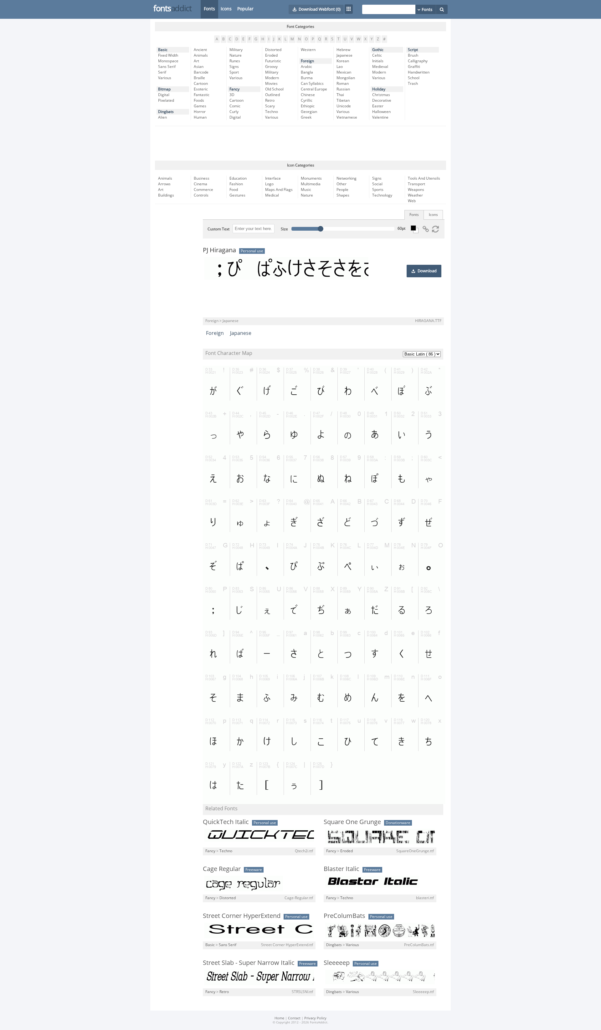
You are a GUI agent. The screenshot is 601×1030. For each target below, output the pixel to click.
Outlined (272, 95)
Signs (234, 66)
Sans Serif (167, 66)
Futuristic (273, 61)
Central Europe (314, 89)
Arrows (164, 184)
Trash (413, 83)
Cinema (200, 184)
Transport (416, 184)
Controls (201, 195)
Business (201, 178)
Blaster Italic (341, 869)
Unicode (343, 106)
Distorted (273, 50)
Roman (342, 83)
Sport (234, 72)
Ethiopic (308, 106)
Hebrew (343, 50)
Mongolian (345, 78)
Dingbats (166, 112)
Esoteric (201, 89)
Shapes (342, 195)
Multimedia (311, 184)
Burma (307, 78)
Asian (198, 66)
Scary (270, 106)
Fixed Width (168, 55)
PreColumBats (344, 916)
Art (196, 61)
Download (427, 271)
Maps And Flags (279, 189)
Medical (272, 195)
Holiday (378, 89)
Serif (162, 72)
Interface (273, 178)
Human (200, 117)
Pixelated (166, 100)
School (413, 78)
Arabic (306, 66)
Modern (272, 78)
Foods (199, 100)
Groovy (271, 66)
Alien (162, 117)
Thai (340, 95)
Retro (270, 100)
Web (412, 201)
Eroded (271, 55)
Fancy (234, 89)
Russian (343, 89)
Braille (199, 78)
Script (413, 50)
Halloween (381, 112)
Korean (342, 61)
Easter (377, 106)
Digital (163, 95)
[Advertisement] (300, 143)
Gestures (237, 195)
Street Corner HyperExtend (241, 916)
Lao (339, 66)
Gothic (377, 50)
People (342, 189)
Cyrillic (306, 100)
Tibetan (343, 100)
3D (231, 95)
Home (279, 1018)
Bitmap (164, 89)
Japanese (344, 55)
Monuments (311, 178)
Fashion (236, 184)
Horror (200, 112)
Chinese (308, 95)
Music (306, 189)
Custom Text (218, 229)
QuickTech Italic (226, 822)
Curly (234, 112)
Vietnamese (346, 117)
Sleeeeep (337, 962)
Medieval (380, 66)
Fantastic (201, 95)
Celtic (377, 55)
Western (308, 50)
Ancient (200, 50)
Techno (271, 112)
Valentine (380, 117)
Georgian (309, 112)
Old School (274, 89)
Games (200, 106)
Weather (415, 195)
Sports (377, 189)
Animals (201, 55)
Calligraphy (418, 61)
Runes (234, 61)
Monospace (168, 61)
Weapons (416, 189)
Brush (413, 55)
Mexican (343, 72)
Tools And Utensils (424, 178)
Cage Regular (222, 869)
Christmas (381, 95)
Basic (162, 50)
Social (377, 184)
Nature (235, 55)
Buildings (166, 195)
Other (341, 184)
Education (238, 178)
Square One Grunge (352, 822)
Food (233, 189)
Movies (271, 83)
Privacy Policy (315, 1018)
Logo (269, 184)
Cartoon (201, 83)
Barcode (201, 72)
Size (284, 229)
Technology (382, 195)
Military (236, 50)
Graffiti (414, 66)
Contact (294, 1018)
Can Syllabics (312, 83)
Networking (346, 178)
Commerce (203, 189)
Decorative (381, 100)
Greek (306, 117)
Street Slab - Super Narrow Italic (249, 962)
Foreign (307, 61)
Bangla (307, 72)
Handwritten (418, 72)
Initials (377, 61)
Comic (234, 106)
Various (164, 78)
